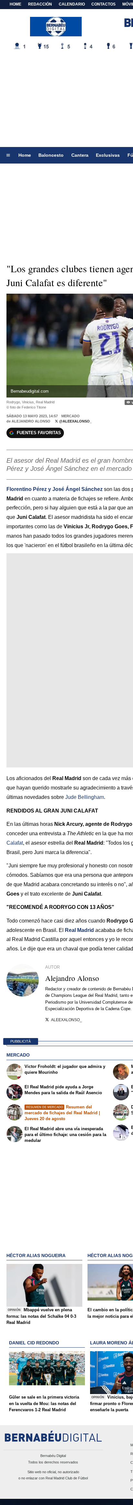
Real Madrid (79, 930)
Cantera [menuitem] (79, 155)
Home (15, 4)
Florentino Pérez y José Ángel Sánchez (54, 489)
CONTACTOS (103, 4)
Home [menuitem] (24, 155)
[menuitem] (8, 155)
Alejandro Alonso (31, 421)
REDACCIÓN (40, 4)
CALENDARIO (72, 4)
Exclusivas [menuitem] (108, 155)
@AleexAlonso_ (75, 421)
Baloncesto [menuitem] (51, 155)
